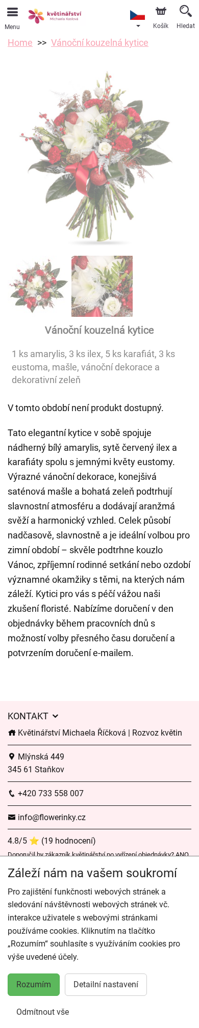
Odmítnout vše (42, 1012)
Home (20, 42)
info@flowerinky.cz (51, 817)
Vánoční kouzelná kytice (99, 42)
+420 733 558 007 (50, 793)
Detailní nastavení (105, 984)
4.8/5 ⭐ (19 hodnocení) (52, 841)
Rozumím (33, 984)
